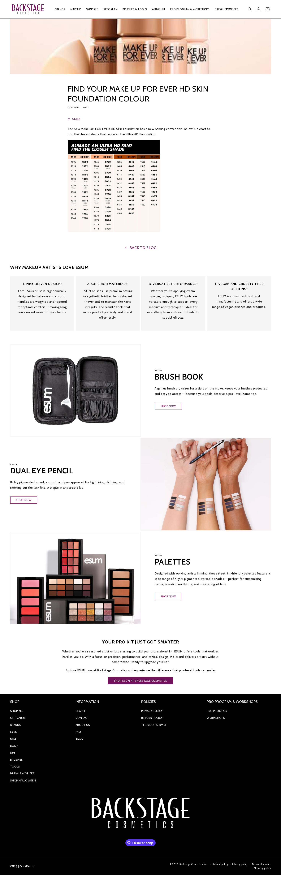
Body (14, 745)
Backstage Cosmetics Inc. (193, 864)
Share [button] (76, 119)
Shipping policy (262, 868)
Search (81, 711)
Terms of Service (154, 725)
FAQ (78, 731)
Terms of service (261, 864)
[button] (60, 9)
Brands (15, 725)
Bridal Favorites (22, 773)
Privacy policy (240, 864)
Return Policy (152, 718)
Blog (80, 738)
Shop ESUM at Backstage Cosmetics (140, 680)
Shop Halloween (23, 780)
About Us (83, 725)
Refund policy (220, 864)
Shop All (16, 711)
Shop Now (168, 406)
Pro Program (217, 711)
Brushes (16, 759)
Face (13, 738)
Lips (13, 752)
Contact (82, 718)
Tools (15, 766)
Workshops (216, 718)
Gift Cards (18, 718)
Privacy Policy (152, 711)
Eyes (13, 731)
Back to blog (143, 248)
